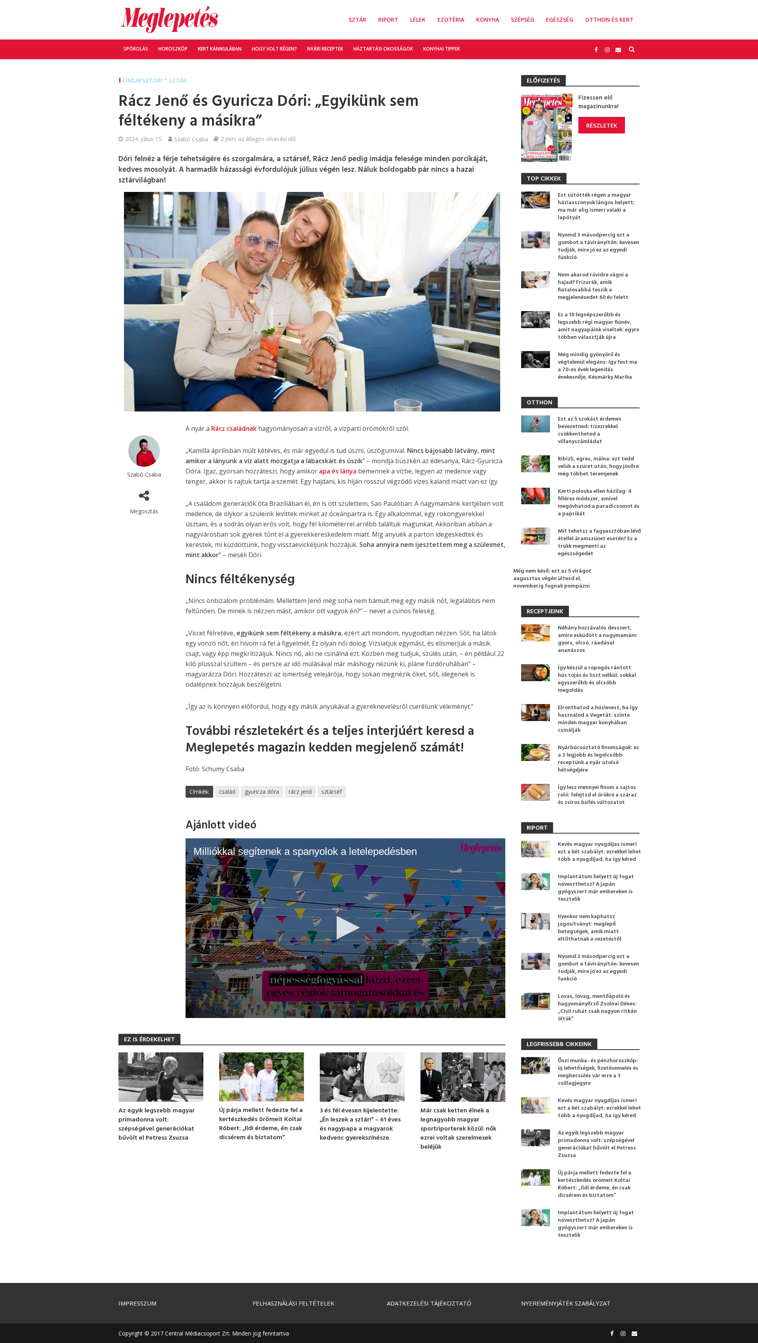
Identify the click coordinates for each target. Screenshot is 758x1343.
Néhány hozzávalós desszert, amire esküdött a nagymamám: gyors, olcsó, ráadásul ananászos (598, 639)
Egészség (559, 19)
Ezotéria (450, 19)
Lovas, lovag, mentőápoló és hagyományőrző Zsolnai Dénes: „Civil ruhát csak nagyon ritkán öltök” (597, 1008)
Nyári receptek (325, 48)
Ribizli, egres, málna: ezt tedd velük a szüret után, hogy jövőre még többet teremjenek (598, 466)
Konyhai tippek (441, 48)
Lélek (418, 19)
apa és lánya (337, 471)
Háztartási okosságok (383, 48)
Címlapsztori (142, 80)
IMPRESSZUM (137, 1303)
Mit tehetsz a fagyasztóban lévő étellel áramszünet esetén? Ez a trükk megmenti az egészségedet (599, 543)
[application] (345, 928)
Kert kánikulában (220, 48)
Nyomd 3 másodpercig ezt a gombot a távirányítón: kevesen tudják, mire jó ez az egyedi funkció (598, 246)
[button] (345, 927)
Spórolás (136, 48)
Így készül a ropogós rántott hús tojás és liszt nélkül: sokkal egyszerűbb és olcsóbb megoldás (597, 679)
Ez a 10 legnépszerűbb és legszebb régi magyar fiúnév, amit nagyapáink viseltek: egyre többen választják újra (598, 326)
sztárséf (331, 791)
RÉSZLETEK (601, 125)
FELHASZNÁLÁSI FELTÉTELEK (293, 1303)
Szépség (522, 19)
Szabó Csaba (191, 139)
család (227, 791)
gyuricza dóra (262, 791)
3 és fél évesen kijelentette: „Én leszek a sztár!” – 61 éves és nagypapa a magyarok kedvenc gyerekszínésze (360, 1124)
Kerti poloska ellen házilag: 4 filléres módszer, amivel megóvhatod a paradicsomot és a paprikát (599, 503)
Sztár (357, 19)
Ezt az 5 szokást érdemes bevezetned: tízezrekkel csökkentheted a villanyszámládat (589, 430)
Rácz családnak (234, 428)
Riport (388, 19)
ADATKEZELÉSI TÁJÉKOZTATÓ (429, 1303)
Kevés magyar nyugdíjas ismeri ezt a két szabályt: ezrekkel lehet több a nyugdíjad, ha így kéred (599, 852)
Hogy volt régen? (274, 48)
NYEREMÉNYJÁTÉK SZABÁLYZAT (565, 1303)
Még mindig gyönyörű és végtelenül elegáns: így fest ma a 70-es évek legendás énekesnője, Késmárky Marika (597, 366)
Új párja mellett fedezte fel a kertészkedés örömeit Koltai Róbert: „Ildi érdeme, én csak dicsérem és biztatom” (261, 1124)
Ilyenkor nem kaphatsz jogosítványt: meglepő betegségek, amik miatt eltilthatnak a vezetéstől (589, 928)
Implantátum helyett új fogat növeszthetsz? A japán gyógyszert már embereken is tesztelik (596, 888)
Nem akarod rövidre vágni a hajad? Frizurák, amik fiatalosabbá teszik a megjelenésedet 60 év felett (593, 286)
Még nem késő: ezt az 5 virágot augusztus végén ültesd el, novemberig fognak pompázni (552, 578)
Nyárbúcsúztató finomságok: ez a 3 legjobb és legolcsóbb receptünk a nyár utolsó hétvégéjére (598, 759)
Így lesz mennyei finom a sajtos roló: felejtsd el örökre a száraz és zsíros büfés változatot (597, 795)
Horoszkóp (173, 48)
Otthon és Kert (609, 19)
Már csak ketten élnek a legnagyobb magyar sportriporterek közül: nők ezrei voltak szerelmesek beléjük (458, 1129)
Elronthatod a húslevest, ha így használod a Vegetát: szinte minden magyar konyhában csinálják (598, 719)
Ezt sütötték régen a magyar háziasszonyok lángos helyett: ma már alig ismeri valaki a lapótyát (596, 207)
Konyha (487, 19)
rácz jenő (300, 791)
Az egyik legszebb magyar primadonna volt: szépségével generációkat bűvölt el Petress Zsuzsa (156, 1124)
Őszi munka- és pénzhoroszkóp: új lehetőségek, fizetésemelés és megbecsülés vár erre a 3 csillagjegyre (598, 1072)
